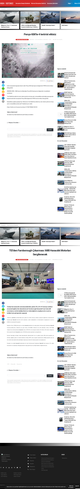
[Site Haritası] (18, 467)
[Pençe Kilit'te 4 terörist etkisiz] (28, 60)
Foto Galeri (33, 455)
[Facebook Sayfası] (1, 467)
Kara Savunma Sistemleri (47, 463)
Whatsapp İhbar (17, 474)
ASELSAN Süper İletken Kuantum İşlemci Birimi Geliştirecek (70, 134)
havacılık (14, 317)
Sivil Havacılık (44, 470)
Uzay (42, 468)
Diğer (69, 3)
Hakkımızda (3, 473)
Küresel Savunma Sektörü (38, 3)
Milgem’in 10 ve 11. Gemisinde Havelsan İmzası (69, 128)
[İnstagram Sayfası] (7, 467)
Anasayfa (3, 9)
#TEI (8, 364)
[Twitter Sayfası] (4, 467)
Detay (71, 485)
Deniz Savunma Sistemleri (47, 466)
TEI (44, 335)
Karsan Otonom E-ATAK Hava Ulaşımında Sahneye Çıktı (70, 121)
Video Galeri (33, 457)
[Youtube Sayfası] (10, 467)
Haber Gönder (17, 476)
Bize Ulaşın (32, 469)
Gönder (50, 129)
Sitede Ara (64, 458)
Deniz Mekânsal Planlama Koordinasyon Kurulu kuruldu (70, 182)
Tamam (71, 487)
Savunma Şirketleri (52, 3)
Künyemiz (32, 466)
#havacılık (13, 364)
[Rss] (15, 467)
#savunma (19, 364)
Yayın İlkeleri (4, 474)
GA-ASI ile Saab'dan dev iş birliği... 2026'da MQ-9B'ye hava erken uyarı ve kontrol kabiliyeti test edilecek (70, 190)
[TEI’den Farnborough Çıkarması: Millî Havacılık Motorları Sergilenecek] (28, 281)
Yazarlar (31, 460)
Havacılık (15, 319)
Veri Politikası (4, 476)
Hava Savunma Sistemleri (12, 225)
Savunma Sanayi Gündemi (23, 3)
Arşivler (32, 463)
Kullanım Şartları (17, 473)
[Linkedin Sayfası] (12, 467)
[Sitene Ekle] (21, 467)
